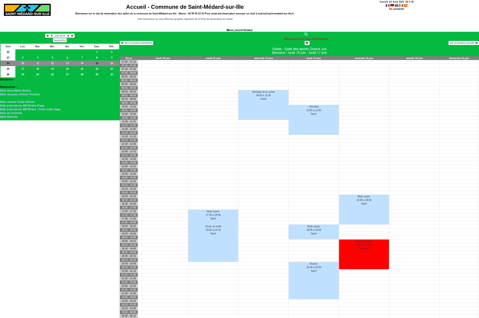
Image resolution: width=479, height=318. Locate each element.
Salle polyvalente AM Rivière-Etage (22, 105)
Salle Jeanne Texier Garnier (17, 102)
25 (8, 68)
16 (111, 63)
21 (82, 68)
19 (52, 68)
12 (52, 63)
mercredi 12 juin (263, 58)
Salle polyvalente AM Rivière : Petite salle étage (30, 109)
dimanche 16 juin (459, 58)
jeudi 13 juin (313, 58)
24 (8, 63)
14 (82, 63)
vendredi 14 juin (364, 58)
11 (37, 63)
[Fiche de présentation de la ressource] (299, 34)
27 (67, 74)
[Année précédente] (47, 36)
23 (8, 57)
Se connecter (396, 8)
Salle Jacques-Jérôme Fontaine (20, 94)
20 (67, 68)
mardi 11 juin (213, 58)
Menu (240, 30)
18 (37, 68)
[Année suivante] (72, 36)
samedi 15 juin (414, 58)
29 (97, 74)
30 (111, 74)
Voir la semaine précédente (137, 43)
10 (23, 63)
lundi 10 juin (163, 58)
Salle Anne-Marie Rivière (15, 90)
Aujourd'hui (60, 40)
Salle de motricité (11, 113)
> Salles (5, 83)
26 (8, 74)
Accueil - (185, 7)
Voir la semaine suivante (463, 43)
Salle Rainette (9, 116)
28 (82, 74)
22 (8, 52)
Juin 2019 (60, 35)
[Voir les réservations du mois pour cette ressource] (51, 36)
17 (23, 68)
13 (67, 63)
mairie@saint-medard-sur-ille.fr (276, 13)
